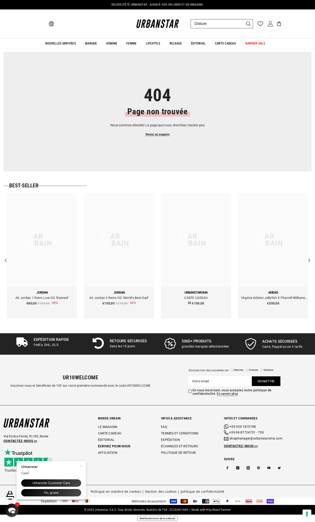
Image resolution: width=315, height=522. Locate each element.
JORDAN (42, 292)
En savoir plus (227, 393)
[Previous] (5, 256)
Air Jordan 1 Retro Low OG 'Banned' (42, 298)
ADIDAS (273, 292)
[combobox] (217, 23)
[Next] (309, 256)
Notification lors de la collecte (157, 518)
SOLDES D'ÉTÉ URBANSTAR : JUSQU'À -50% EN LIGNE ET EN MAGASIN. (157, 4)
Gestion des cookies (161, 491)
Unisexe (268, 370)
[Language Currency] (51, 24)
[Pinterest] (258, 467)
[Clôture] (222, 23)
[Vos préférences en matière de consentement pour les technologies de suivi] (307, 514)
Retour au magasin (157, 134)
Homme (238, 370)
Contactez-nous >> (20, 441)
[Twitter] (279, 467)
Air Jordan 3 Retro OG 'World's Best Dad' (119, 298)
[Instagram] (237, 467)
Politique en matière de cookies (116, 491)
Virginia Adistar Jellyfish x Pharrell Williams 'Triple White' (273, 298)
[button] (11, 510)
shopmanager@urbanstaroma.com (255, 438)
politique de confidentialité (202, 491)
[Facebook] (227, 467)
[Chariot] (279, 24)
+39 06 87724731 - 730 (246, 432)
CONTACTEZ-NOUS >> (241, 446)
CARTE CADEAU (196, 298)
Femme (253, 370)
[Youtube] (268, 467)
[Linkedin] (248, 467)
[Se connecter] (270, 24)
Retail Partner (221, 510)
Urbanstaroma (196, 292)
